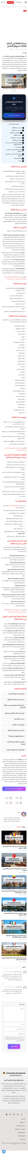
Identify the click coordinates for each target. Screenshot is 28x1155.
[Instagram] (17, 1114)
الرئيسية (23, 1119)
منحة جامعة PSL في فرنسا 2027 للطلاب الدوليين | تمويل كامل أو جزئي (14, 958)
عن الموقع (22, 1122)
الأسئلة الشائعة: (19, 158)
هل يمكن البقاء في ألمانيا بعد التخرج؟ (16, 743)
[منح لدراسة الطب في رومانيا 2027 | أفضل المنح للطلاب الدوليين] (14, 838)
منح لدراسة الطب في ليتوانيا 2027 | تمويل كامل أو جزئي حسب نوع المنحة (14, 892)
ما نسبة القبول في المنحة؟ (16, 736)
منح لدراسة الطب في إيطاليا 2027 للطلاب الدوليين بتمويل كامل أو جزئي (16, 936)
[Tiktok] (14, 1114)
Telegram (10, 2)
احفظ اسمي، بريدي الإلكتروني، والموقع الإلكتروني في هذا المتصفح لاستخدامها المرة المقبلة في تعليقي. (14, 1039)
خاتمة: (21, 161)
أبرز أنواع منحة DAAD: (16, 133)
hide (10, 124)
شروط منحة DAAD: (18, 140)
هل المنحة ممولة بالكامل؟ (16, 694)
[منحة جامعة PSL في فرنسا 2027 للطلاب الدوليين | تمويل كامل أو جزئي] (14, 949)
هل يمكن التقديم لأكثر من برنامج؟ (14, 713)
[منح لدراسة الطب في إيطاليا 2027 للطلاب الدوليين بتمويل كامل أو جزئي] (14, 927)
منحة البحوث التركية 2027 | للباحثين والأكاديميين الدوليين (15, 869)
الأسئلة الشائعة (21, 1136)
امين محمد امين (18, 971)
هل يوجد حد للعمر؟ (18, 725)
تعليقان (16, 49)
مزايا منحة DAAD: (18, 135)
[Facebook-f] (21, 1114)
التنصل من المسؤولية (20, 1129)
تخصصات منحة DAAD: (17, 138)
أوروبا (25, 10)
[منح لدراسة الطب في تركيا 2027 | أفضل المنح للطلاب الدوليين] (14, 904)
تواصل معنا (22, 1139)
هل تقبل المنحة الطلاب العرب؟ (15, 750)
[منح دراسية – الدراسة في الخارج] (18, 2)
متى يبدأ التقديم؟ (19, 719)
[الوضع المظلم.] (5, 2)
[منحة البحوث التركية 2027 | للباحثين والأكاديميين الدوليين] (14, 860)
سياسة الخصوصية (20, 1126)
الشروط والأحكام (21, 1132)
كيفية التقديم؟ (19, 147)
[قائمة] (26, 2)
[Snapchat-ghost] (6, 1114)
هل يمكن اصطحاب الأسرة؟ (16, 730)
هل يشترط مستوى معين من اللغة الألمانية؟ (14, 706)
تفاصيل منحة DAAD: (18, 128)
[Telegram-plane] (10, 1114)
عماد (18, 812)
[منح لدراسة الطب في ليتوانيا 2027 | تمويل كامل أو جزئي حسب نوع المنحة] (14, 882)
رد (2, 983)
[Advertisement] (14, 27)
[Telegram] (3, 1151)
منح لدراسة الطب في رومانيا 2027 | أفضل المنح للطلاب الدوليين (15, 847)
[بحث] (2, 2)
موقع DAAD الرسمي (13, 506)
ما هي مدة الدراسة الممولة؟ (15, 700)
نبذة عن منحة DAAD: (18, 130)
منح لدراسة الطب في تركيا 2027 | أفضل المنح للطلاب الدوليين (15, 914)
